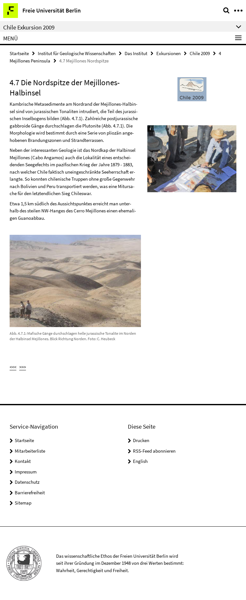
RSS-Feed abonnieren (154, 451)
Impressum (26, 472)
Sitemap (23, 503)
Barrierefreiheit (30, 492)
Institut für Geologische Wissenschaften (77, 53)
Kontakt (23, 461)
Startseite (19, 53)
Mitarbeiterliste (30, 451)
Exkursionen (168, 53)
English (140, 461)
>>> (22, 367)
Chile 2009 (200, 53)
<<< (13, 367)
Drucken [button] (141, 440)
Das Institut (136, 53)
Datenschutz (27, 482)
